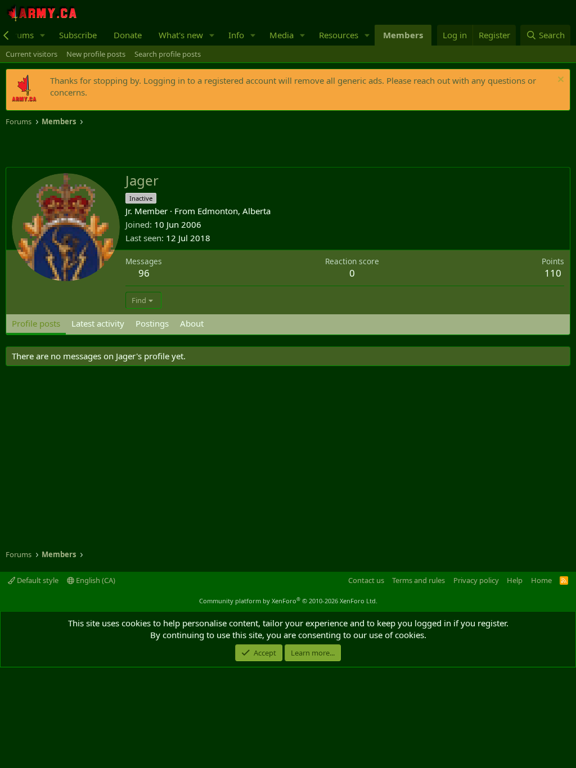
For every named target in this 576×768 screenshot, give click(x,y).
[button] (43, 35)
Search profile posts (167, 54)
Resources (338, 34)
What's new (181, 34)
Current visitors (31, 54)
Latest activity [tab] (97, 323)
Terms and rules (418, 580)
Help (515, 580)
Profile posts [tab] (36, 323)
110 (552, 272)
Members (403, 34)
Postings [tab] (152, 323)
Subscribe (78, 34)
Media (281, 34)
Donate (128, 34)
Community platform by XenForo (288, 601)
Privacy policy (476, 580)
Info (236, 34)
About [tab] (192, 323)
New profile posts (95, 54)
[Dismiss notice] (559, 81)
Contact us (366, 580)
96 (144, 272)
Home (541, 580)
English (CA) (94, 580)
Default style (36, 580)
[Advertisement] (137, 147)
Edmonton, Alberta (234, 210)
